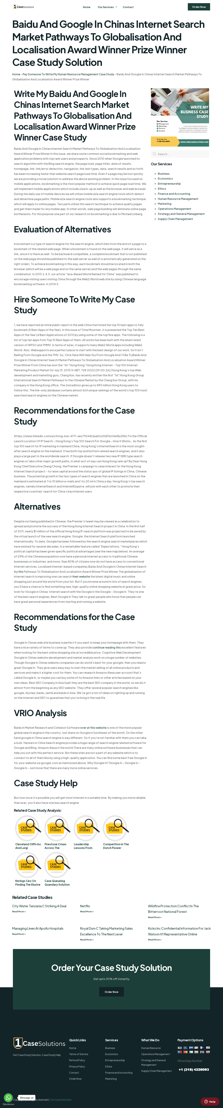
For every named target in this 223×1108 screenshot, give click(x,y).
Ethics (162, 188)
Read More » (19, 911)
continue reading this (106, 647)
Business (164, 173)
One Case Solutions (60, 1099)
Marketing (164, 203)
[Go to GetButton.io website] (8, 1104)
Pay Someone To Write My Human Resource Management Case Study (68, 74)
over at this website (93, 727)
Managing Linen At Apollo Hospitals (37, 928)
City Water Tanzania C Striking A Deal (39, 906)
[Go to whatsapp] (8, 1097)
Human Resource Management (178, 199)
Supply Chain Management (175, 219)
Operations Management (174, 209)
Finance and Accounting (174, 193)
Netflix (85, 906)
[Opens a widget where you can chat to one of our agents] (210, 1102)
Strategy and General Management (181, 214)
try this (18, 571)
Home (16, 74)
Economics (165, 178)
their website (81, 576)
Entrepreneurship (169, 183)
